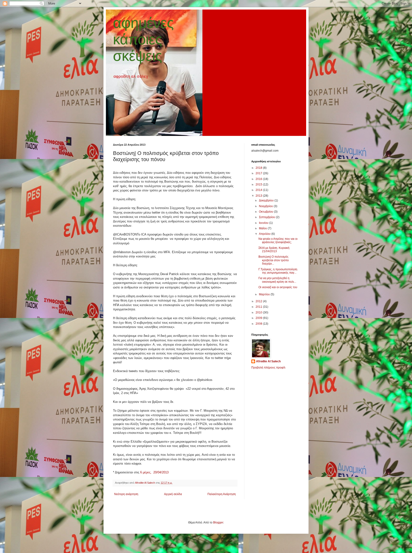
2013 (259, 195)
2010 (259, 312)
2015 (259, 184)
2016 (259, 179)
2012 (259, 301)
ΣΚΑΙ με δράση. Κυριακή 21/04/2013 (273, 249)
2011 (259, 306)
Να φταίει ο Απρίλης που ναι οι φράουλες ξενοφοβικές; (278, 240)
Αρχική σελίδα (173, 494)
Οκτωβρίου (266, 211)
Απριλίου (265, 234)
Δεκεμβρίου (266, 200)
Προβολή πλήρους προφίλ (268, 367)
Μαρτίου (265, 294)
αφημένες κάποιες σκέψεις (143, 39)
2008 (259, 323)
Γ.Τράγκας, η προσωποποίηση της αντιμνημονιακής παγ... (277, 271)
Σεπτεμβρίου (267, 217)
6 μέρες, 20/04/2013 (154, 472)
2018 (259, 167)
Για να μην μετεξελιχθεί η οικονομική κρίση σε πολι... (277, 279)
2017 (259, 173)
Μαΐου (263, 228)
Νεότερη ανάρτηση (126, 494)
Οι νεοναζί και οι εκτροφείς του (277, 287)
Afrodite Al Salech (268, 361)
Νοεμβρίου (266, 206)
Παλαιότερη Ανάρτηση (221, 494)
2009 (259, 318)
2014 (259, 190)
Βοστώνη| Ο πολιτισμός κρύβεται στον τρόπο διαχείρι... (273, 260)
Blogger (218, 522)
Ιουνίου (264, 223)
